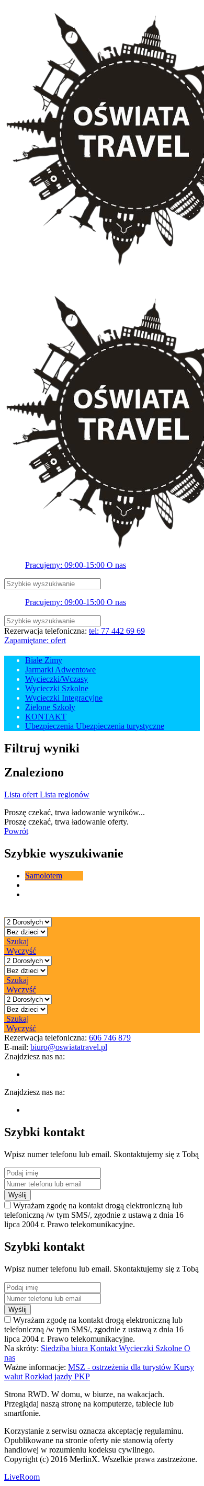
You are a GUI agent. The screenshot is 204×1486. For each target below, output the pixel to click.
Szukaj (16, 941)
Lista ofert (22, 794)
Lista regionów (64, 794)
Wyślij (17, 1195)
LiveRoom (22, 1476)
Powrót (16, 831)
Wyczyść (20, 950)
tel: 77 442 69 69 (117, 630)
